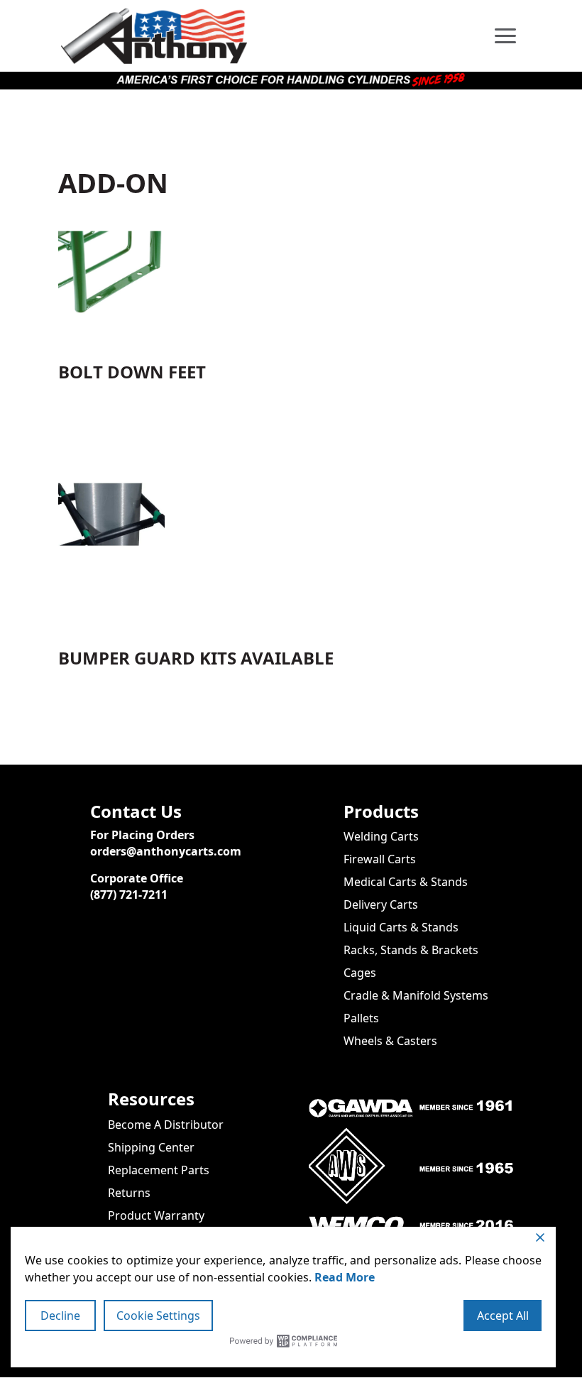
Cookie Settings (158, 1315)
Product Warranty (156, 1215)
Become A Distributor (166, 1124)
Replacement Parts (158, 1170)
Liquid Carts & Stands (401, 927)
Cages (360, 972)
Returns (129, 1193)
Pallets (361, 1018)
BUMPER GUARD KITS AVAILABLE (196, 657)
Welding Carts (381, 836)
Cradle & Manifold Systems (416, 995)
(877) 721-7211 (129, 894)
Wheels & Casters (390, 1041)
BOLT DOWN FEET (132, 371)
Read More (344, 1277)
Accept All (503, 1315)
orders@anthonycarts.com (165, 851)
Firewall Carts (380, 859)
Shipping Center (151, 1147)
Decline (60, 1315)
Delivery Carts (381, 904)
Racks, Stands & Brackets (411, 950)
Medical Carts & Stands (406, 882)
